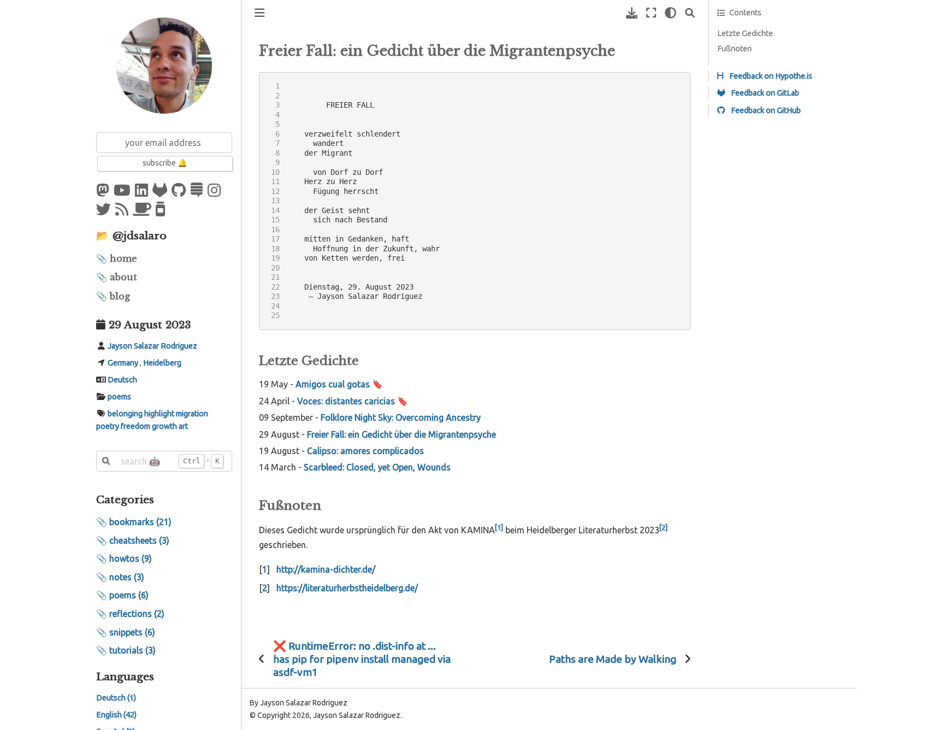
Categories (125, 499)
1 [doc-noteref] (499, 527)
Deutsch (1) (116, 698)
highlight (159, 413)
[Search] (690, 12)
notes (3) (126, 577)
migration (192, 413)
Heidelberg (162, 362)
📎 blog (113, 296)
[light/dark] (670, 12)
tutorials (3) (132, 650)
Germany (123, 362)
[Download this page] (632, 12)
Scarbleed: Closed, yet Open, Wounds (377, 467)
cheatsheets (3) (139, 540)
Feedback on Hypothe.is (770, 76)
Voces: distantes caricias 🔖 (352, 401)
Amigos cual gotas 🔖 (339, 384)
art (183, 426)
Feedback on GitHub (765, 110)
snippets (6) (132, 632)
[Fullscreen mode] (651, 12)
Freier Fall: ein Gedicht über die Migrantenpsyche (401, 434)
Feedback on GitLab (764, 93)
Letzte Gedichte (745, 33)
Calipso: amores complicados (365, 451)
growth (164, 426)
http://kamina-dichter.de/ (325, 569)
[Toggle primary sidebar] (259, 12)
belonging (125, 413)
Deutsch (122, 379)
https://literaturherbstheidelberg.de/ (347, 588)
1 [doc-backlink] (264, 569)
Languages (125, 677)
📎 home (116, 258)
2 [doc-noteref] (663, 527)
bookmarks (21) (140, 522)
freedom (135, 426)
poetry (107, 426)
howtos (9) (130, 558)
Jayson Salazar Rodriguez (152, 346)
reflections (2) (136, 614)
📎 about (116, 277)
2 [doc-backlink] (264, 588)
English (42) (116, 715)
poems (119, 396)
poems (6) (129, 596)
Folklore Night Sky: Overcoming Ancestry (401, 417)
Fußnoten (734, 48)
